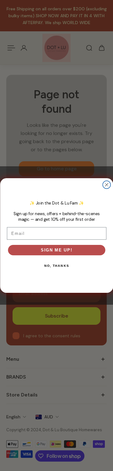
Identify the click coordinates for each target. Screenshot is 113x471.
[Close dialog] (106, 185)
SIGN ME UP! (57, 250)
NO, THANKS (56, 265)
